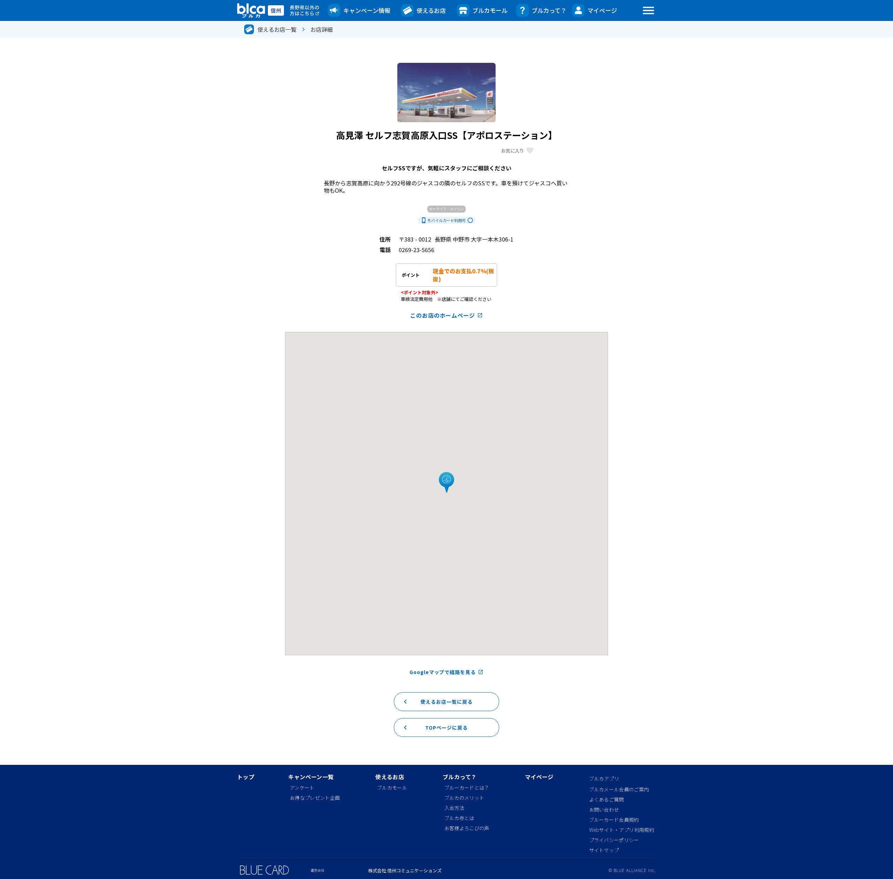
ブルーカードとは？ (466, 787)
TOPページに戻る (434, 727)
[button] (446, 483)
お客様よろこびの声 (466, 828)
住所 (385, 239)
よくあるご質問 (606, 799)
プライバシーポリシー (614, 839)
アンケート (302, 787)
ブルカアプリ (604, 778)
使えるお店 (431, 10)
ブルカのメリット (464, 797)
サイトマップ (604, 850)
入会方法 (454, 807)
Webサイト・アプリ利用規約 (621, 829)
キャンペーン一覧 (310, 777)
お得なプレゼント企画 (315, 797)
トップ (245, 777)
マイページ (602, 10)
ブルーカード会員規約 (614, 819)
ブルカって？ (549, 10)
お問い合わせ (604, 809)
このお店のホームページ (446, 315)
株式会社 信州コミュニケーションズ (405, 870)
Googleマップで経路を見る (446, 672)
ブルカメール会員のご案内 (619, 789)
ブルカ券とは (459, 817)
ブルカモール (490, 10)
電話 (385, 249)
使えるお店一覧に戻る (437, 701)
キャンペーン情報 (366, 10)
